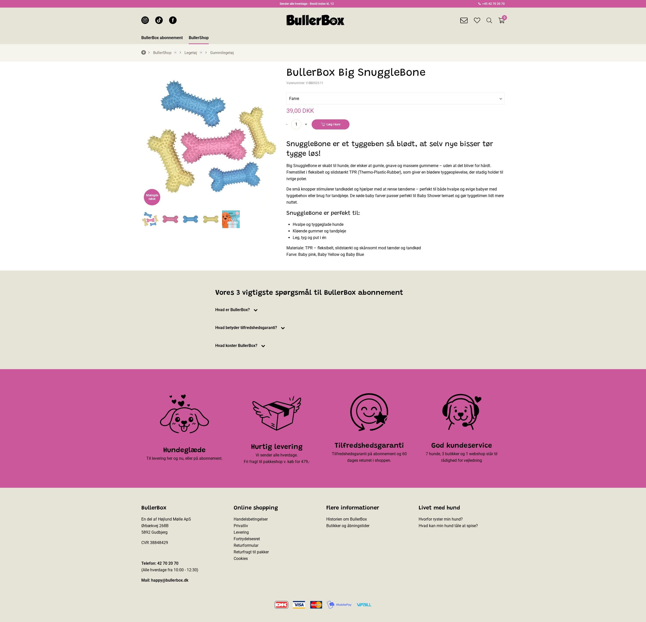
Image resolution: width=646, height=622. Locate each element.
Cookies (241, 558)
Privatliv (241, 525)
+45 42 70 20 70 (493, 4)
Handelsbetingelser (251, 519)
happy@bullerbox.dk (169, 580)
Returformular (246, 545)
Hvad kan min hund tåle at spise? (448, 525)
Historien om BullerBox (346, 519)
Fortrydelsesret (247, 538)
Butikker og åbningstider (347, 525)
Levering (241, 532)
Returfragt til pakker (251, 552)
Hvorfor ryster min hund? (441, 519)
